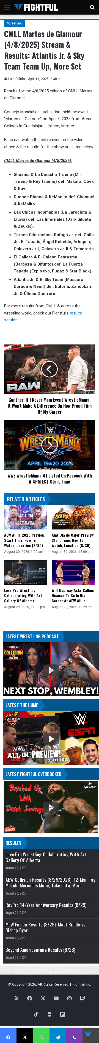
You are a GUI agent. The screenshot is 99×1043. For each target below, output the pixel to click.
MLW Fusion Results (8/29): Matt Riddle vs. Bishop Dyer (46, 927)
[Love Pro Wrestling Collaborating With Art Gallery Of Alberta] (25, 572)
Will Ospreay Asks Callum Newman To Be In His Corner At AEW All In (73, 595)
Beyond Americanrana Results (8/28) (41, 950)
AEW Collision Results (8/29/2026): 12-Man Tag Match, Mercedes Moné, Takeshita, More (51, 882)
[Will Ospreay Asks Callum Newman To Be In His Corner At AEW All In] (73, 572)
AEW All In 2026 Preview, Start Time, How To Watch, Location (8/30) (24, 540)
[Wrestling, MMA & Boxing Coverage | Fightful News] (36, 7)
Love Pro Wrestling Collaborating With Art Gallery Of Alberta (23, 595)
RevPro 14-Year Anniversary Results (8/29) (46, 905)
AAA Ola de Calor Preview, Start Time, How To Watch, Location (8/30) (73, 540)
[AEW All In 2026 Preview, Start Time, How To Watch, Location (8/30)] (25, 517)
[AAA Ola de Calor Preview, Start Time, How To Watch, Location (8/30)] (73, 517)
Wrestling (14, 23)
